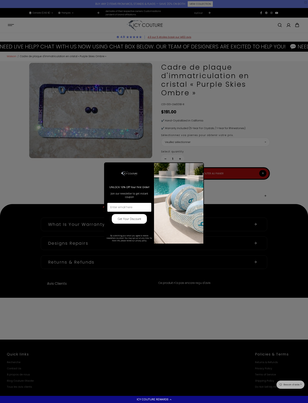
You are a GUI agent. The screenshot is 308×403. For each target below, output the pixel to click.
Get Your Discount (129, 219)
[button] (154, 399)
